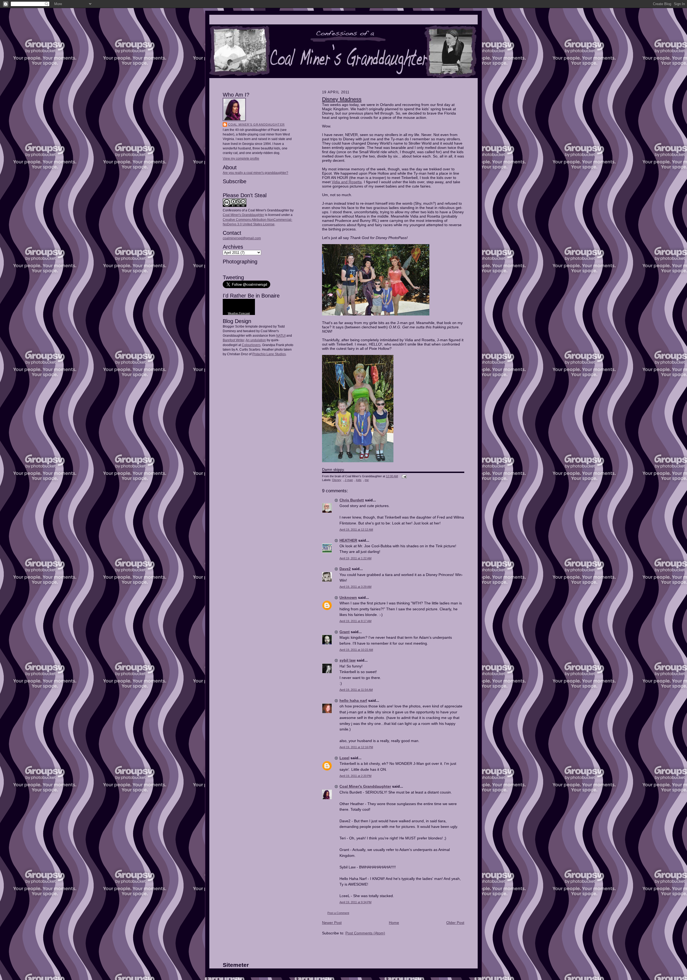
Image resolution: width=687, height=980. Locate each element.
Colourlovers (251, 345)
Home (394, 922)
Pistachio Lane (263, 354)
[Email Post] (403, 476)
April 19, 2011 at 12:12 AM (356, 529)
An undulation (256, 340)
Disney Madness (341, 99)
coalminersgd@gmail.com (242, 238)
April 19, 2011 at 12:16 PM (356, 747)
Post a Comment (338, 913)
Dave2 (345, 569)
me (367, 480)
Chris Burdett (351, 500)
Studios (280, 354)
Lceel (344, 758)
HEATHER (348, 540)
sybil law (347, 660)
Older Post (455, 922)
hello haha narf (353, 700)
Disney (336, 480)
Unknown (348, 597)
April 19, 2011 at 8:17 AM (355, 621)
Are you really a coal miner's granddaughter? (255, 173)
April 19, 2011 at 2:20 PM (355, 775)
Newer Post (332, 922)
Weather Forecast (239, 313)
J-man (349, 480)
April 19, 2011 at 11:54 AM (356, 689)
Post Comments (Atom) (365, 933)
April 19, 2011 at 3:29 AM (355, 586)
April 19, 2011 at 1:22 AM (355, 558)
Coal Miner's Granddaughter (256, 124)
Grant (344, 632)
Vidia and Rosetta (347, 182)
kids (358, 480)
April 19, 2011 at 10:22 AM (356, 649)
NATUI (281, 335)
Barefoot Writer (233, 340)
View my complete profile (241, 158)
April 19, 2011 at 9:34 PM (355, 902)
